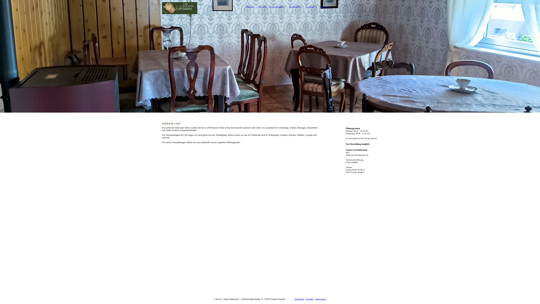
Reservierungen (276, 7)
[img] (179, 7)
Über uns (262, 7)
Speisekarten (294, 7)
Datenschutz (320, 299)
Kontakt (309, 299)
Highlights (324, 7)
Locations (310, 7)
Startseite (250, 7)
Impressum (299, 299)
